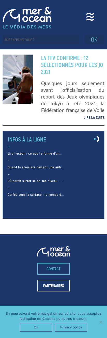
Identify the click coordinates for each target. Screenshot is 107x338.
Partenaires (53, 285)
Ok (36, 327)
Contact (53, 269)
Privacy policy (71, 327)
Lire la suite (94, 117)
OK (94, 40)
